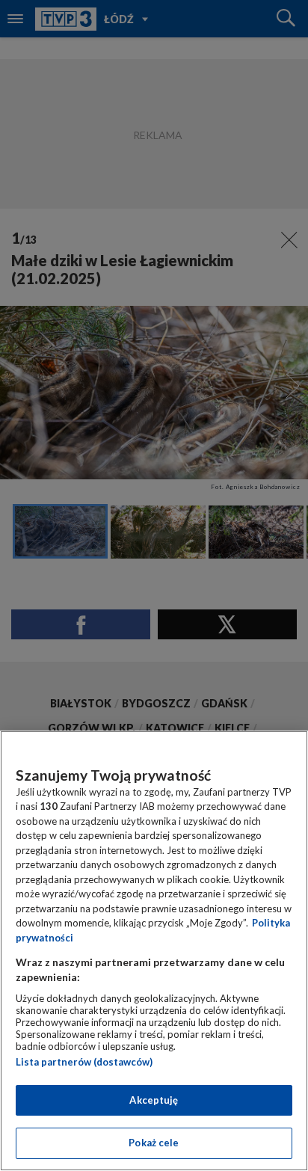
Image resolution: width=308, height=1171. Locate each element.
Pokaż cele (154, 1143)
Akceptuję (153, 1100)
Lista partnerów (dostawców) (84, 1062)
